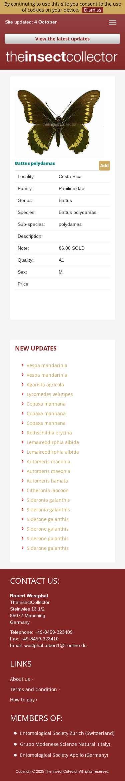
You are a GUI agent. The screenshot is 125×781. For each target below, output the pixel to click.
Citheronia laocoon (48, 490)
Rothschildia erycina (49, 432)
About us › (21, 679)
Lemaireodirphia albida (53, 442)
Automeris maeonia (48, 461)
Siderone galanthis (48, 519)
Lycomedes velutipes (50, 394)
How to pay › (23, 699)
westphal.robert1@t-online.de (55, 645)
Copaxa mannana (46, 404)
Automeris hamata (47, 481)
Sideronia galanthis (48, 500)
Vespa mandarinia (47, 365)
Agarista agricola (45, 384)
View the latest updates (62, 38)
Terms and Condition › (35, 689)
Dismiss (92, 10)
